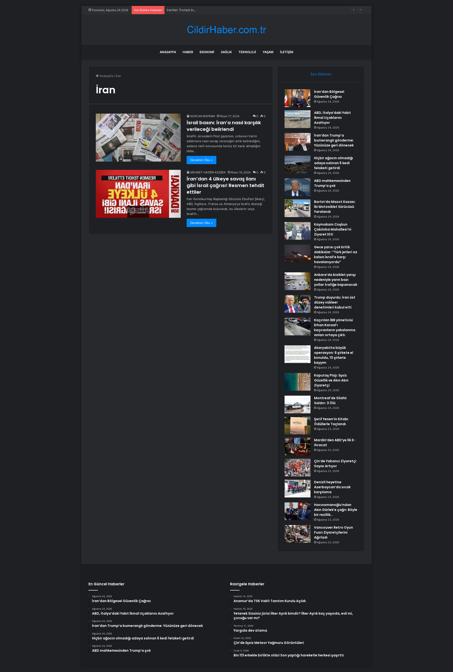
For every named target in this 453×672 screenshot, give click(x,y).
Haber (188, 52)
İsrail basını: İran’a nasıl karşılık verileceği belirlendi (224, 126)
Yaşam (268, 52)
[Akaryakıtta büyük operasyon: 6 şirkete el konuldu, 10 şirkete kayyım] (297, 354)
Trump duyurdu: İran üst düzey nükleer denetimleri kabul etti (334, 302)
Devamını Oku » (201, 160)
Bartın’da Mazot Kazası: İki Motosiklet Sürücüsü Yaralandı (335, 206)
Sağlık (226, 52)
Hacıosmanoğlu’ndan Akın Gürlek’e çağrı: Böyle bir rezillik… (335, 509)
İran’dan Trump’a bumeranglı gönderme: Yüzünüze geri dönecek (213, 10)
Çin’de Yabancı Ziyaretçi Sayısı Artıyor (335, 463)
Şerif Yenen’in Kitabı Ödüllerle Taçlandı (331, 421)
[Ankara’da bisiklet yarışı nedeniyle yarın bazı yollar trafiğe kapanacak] (297, 281)
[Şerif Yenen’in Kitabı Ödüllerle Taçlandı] (297, 425)
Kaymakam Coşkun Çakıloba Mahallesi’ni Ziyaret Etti (332, 229)
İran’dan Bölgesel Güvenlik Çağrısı (329, 94)
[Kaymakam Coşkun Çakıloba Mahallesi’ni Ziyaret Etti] (297, 231)
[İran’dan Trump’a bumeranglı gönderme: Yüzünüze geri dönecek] (297, 142)
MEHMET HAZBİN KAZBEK (208, 172)
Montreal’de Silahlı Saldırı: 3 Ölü (330, 400)
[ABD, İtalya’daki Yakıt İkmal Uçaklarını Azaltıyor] (297, 119)
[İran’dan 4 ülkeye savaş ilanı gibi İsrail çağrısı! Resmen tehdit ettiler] (138, 194)
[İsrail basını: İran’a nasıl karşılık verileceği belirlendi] (138, 138)
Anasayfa (168, 52)
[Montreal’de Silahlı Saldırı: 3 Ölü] (297, 404)
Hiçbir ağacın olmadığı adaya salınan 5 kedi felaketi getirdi (333, 163)
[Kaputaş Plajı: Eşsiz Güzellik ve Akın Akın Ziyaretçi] (297, 382)
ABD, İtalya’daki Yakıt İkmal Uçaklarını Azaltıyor (332, 117)
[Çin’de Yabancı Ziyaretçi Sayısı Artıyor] (297, 467)
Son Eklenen (320, 74)
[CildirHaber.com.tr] (226, 29)
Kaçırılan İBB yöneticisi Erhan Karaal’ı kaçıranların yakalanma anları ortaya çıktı (334, 327)
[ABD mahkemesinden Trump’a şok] (297, 187)
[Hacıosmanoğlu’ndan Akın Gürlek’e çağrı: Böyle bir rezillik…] (297, 511)
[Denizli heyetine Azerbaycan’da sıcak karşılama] (297, 488)
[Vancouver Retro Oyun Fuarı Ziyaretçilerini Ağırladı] (297, 534)
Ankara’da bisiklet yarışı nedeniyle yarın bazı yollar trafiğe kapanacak (335, 279)
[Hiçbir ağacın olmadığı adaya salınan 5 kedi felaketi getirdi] (297, 164)
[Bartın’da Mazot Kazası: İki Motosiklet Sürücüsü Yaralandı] (297, 208)
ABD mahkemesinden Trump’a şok (332, 183)
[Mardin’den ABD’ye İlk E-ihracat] (297, 446)
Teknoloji (247, 52)
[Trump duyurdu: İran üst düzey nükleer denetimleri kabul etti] (297, 304)
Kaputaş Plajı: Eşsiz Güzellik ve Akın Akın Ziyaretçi (331, 380)
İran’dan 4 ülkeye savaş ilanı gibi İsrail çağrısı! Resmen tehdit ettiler (225, 185)
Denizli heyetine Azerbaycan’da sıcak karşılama (332, 487)
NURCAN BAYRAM (202, 116)
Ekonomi (207, 52)
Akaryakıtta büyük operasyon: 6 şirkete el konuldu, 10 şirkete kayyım (333, 355)
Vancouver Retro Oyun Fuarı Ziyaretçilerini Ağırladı (333, 532)
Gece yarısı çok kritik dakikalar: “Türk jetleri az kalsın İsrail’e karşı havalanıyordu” (335, 254)
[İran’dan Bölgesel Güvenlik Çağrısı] (297, 98)
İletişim (286, 52)
